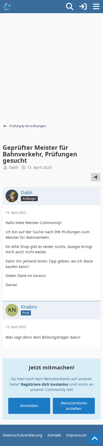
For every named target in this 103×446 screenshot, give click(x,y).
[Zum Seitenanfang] (94, 438)
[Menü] (96, 6)
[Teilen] (95, 177)
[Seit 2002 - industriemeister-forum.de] (7, 6)
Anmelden (29, 405)
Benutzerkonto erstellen (74, 405)
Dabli (13, 167)
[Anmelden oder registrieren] (83, 6)
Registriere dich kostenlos (44, 384)
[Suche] (69, 6)
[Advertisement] (51, 67)
